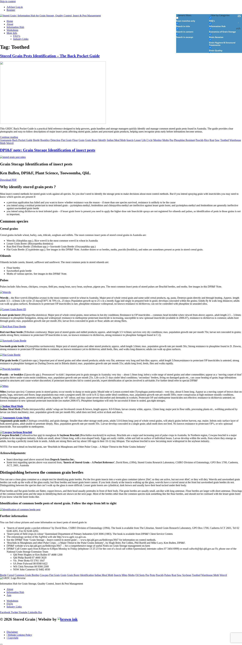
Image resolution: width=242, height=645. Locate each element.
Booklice (45, 140)
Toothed (224, 140)
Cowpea (44, 575)
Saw (217, 140)
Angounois (6, 140)
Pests (152, 575)
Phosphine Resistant (184, 140)
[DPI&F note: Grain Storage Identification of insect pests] (13, 157)
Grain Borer (91, 140)
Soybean (186, 575)
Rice (206, 140)
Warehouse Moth (210, 575)
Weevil (9, 143)
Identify (102, 140)
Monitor (157, 140)
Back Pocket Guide (22, 140)
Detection (55, 140)
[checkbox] (192, 19)
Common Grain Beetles (27, 575)
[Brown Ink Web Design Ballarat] (68, 619)
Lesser (137, 140)
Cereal (10, 575)
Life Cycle (147, 140)
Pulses (167, 575)
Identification (87, 575)
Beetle (36, 140)
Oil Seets (140, 575)
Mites (124, 575)
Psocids (199, 140)
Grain (81, 140)
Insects (130, 140)
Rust (212, 140)
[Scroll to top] (1, 644)
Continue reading (9, 137)
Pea (171, 140)
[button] (124, 33)
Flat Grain (66, 140)
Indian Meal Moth (116, 140)
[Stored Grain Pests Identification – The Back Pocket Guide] (53, 123)
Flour (75, 140)
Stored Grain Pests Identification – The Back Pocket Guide (50, 56)
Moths (165, 140)
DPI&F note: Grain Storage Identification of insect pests (47, 150)
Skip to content (8, 1)
